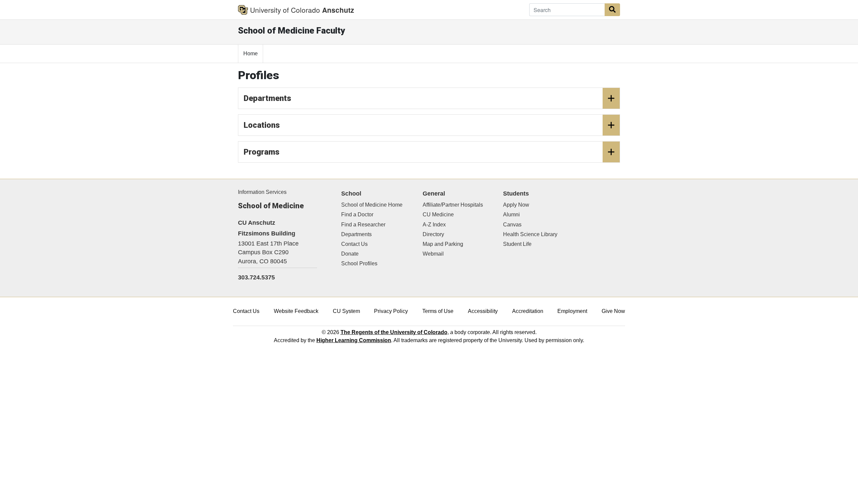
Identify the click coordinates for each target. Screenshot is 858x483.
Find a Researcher (363, 224)
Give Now (613, 311)
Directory (433, 234)
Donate (350, 254)
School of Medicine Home (372, 205)
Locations (262, 125)
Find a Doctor (357, 214)
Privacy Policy (391, 311)
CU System (346, 311)
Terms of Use (437, 311)
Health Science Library (530, 234)
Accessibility (483, 311)
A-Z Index (434, 224)
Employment (572, 311)
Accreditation (527, 311)
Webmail (433, 254)
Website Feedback (296, 311)
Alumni (511, 214)
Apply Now (516, 205)
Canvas (512, 224)
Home (250, 53)
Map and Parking (443, 244)
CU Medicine (438, 214)
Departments (267, 98)
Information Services (262, 192)
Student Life (517, 244)
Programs (262, 152)
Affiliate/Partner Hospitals (453, 205)
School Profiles (359, 263)
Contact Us (354, 244)
